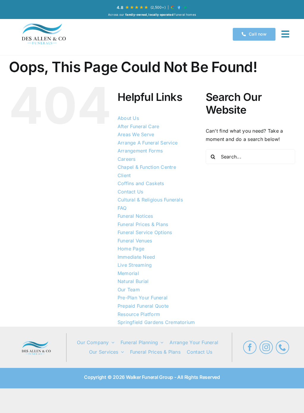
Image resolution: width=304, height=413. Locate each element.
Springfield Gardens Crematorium (156, 322)
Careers (127, 159)
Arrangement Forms (140, 151)
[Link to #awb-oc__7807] (285, 34)
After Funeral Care (138, 126)
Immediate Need (136, 257)
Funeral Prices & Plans (143, 224)
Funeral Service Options (145, 232)
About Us (128, 118)
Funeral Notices (135, 216)
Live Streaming (135, 265)
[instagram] (266, 347)
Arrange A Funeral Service (148, 143)
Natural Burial (133, 281)
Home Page (131, 249)
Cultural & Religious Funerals (150, 200)
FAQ (122, 208)
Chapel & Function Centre (147, 167)
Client (124, 175)
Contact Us (130, 192)
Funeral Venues (135, 241)
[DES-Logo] (43, 34)
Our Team (129, 290)
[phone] (282, 347)
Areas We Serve (136, 134)
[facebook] (249, 347)
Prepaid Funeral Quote (143, 306)
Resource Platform (139, 314)
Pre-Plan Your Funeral (142, 298)
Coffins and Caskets (141, 183)
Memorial (128, 273)
